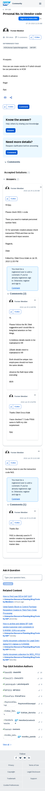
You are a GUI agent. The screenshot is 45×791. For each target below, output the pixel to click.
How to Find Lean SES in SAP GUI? (17, 596)
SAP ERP (33, 47)
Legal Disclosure (33, 772)
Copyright (11, 772)
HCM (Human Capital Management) (15, 47)
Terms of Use (34, 765)
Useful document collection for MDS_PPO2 (21, 654)
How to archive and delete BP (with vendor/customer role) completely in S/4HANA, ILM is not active (18, 627)
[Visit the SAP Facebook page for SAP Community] (16, 758)
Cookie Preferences (11, 785)
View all (6, 745)
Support (33, 778)
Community (17, 3)
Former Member (17, 31)
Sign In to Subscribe (28, 19)
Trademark (11, 778)
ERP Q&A (8, 9)
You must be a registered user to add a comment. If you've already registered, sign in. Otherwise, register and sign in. (22, 276)
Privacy (11, 765)
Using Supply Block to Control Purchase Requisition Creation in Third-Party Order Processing (20, 610)
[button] (31, 37)
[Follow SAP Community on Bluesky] (20, 758)
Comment (23, 107)
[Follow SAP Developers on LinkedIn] (29, 758)
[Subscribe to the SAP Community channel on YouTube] (25, 758)
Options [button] (41, 19)
